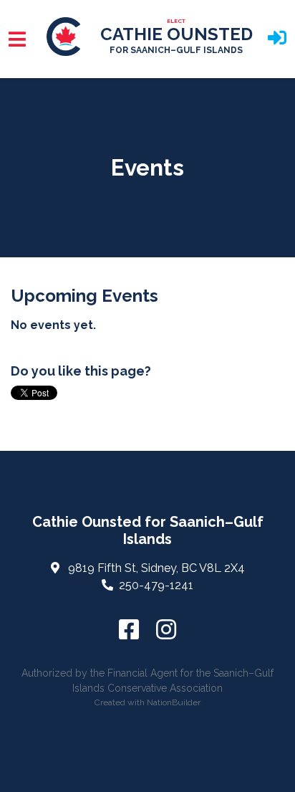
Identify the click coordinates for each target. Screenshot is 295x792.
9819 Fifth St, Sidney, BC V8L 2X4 (156, 568)
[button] (277, 39)
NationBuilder (173, 702)
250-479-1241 (156, 585)
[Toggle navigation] (17, 39)
